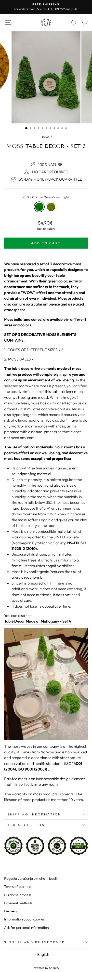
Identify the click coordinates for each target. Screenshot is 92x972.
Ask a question (26, 825)
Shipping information (34, 814)
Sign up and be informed (34, 942)
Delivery (10, 911)
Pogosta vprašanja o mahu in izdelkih (32, 878)
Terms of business (17, 886)
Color (46, 197)
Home (45, 137)
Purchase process (17, 895)
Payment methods (18, 903)
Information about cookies (24, 919)
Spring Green (51, 207)
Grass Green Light (39, 207)
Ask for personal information (26, 927)
